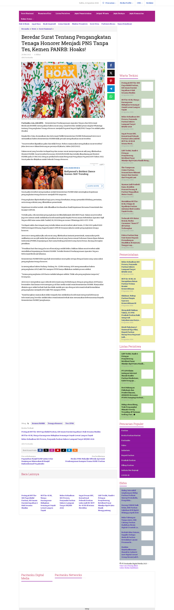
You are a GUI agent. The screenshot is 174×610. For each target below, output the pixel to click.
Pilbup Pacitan (127, 465)
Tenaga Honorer (55, 423)
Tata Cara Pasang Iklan (129, 566)
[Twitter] (46, 450)
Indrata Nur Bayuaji (129, 470)
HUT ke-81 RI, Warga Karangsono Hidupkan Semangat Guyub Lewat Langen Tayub (57, 435)
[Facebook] (40, 450)
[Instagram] (51, 450)
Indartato (125, 450)
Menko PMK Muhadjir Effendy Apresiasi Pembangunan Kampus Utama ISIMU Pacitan (85, 458)
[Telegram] (69, 450)
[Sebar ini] (111, 65)
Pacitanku (125, 440)
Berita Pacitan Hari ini (130, 435)
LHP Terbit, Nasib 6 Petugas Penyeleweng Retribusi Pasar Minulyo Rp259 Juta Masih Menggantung (106, 502)
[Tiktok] (63, 450)
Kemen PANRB (38, 423)
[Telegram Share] (111, 88)
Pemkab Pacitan (128, 460)
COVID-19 (125, 475)
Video (123, 445)
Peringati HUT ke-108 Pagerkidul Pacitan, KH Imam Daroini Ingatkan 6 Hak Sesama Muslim (60, 432)
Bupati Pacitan (127, 455)
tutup (87, 609)
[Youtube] (57, 450)
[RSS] (75, 450)
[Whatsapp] (111, 96)
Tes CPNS (69, 423)
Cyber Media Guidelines (129, 568)
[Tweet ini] (111, 73)
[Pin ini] (111, 81)
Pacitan (124, 430)
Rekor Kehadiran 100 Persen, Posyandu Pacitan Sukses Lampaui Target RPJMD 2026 (57, 439)
